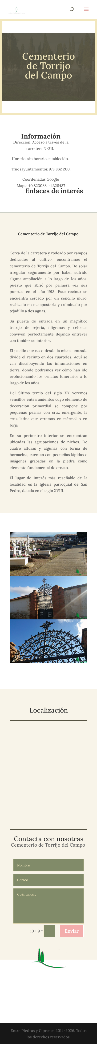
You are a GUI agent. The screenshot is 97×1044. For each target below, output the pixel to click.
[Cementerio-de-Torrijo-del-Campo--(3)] (48, 663)
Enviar (72, 931)
